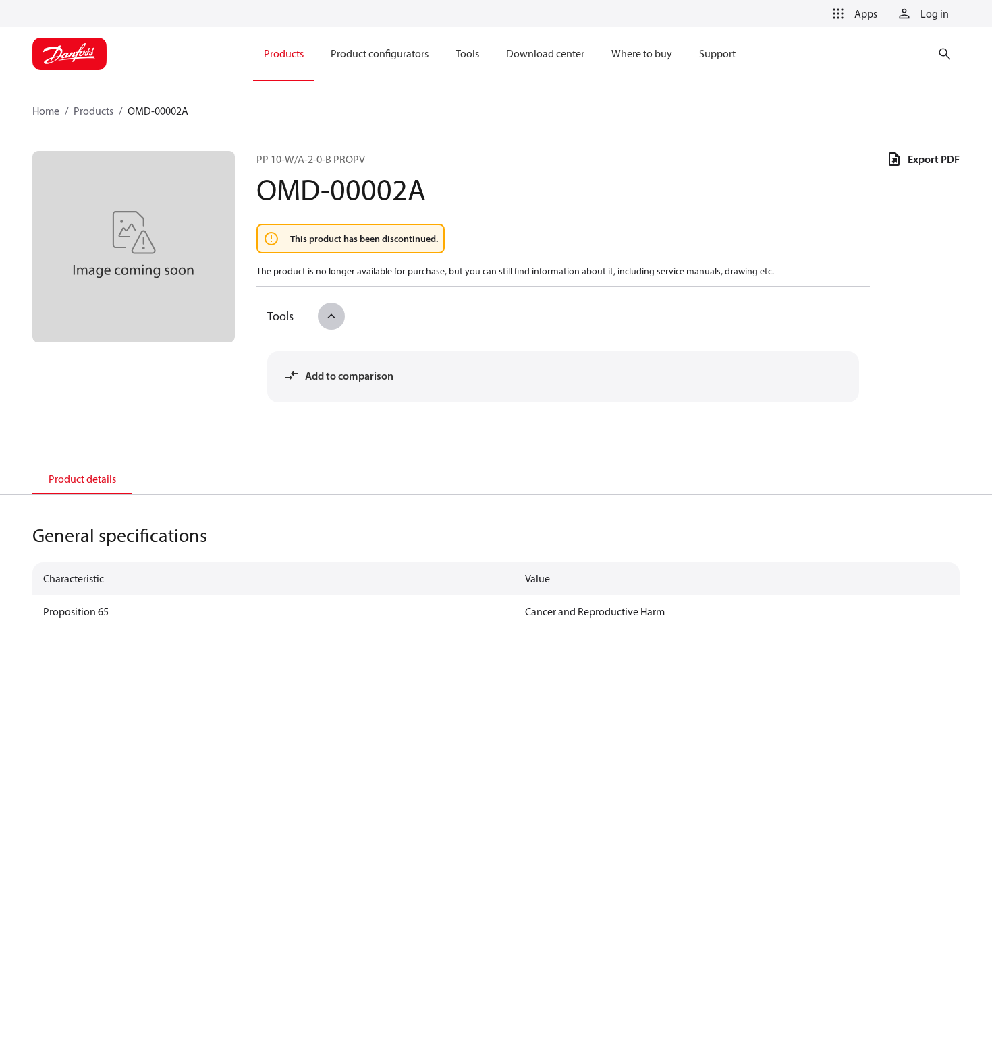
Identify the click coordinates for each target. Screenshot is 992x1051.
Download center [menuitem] (545, 53)
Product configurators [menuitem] (380, 53)
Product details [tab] (82, 478)
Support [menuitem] (717, 53)
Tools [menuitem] (467, 53)
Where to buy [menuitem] (641, 53)
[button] (852, 13)
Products (93, 110)
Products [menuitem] (284, 53)
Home (45, 110)
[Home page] (69, 54)
